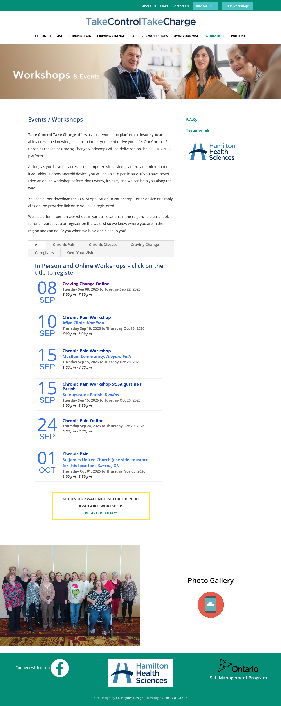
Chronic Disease (49, 36)
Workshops (215, 36)
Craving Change (111, 36)
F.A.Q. (191, 119)
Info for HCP (205, 6)
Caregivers (44, 252)
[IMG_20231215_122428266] (70, 644)
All (37, 244)
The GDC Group (175, 698)
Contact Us (180, 6)
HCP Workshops (237, 6)
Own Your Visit (187, 36)
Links (164, 6)
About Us (149, 6)
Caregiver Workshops (149, 36)
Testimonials (198, 130)
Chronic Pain (79, 36)
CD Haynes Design (129, 698)
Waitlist (238, 36)
